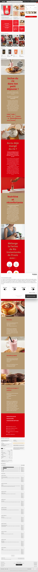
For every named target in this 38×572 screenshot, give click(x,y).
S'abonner (19, 564)
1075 (19, 468)
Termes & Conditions (3, 565)
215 (19, 469)
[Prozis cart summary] (35, 1)
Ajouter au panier (31, 16)
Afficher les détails (32, 292)
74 (19, 470)
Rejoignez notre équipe (3, 563)
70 (19, 471)
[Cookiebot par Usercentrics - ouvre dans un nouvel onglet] (33, 274)
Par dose (2, 448)
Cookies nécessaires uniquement (18, 296)
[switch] (14, 289)
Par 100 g (4, 448)
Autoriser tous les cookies (31, 296)
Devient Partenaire (2, 564)
